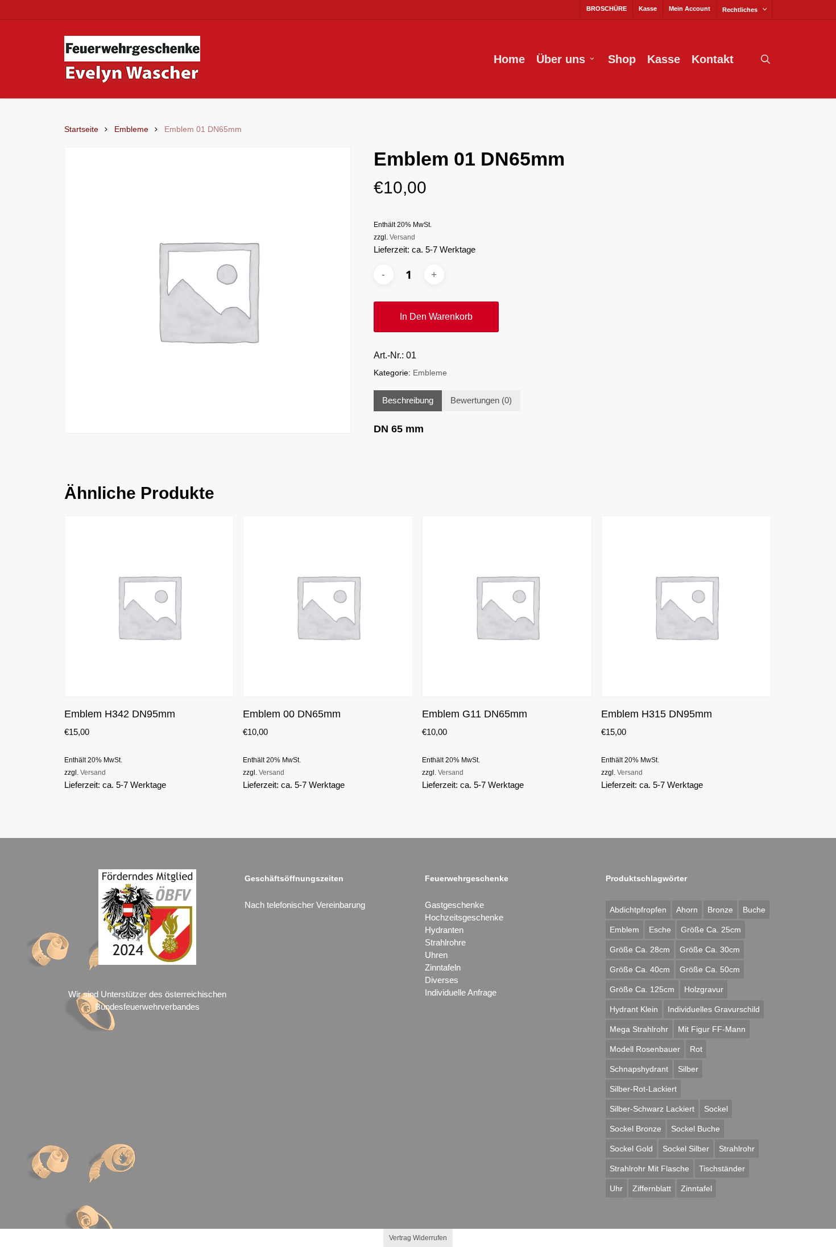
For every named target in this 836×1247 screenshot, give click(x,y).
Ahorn (687, 909)
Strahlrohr (737, 1148)
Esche (660, 929)
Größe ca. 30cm (710, 949)
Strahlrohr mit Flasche (649, 1168)
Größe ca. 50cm (710, 969)
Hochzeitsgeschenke (464, 917)
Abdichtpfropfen (638, 909)
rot (696, 1049)
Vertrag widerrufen (418, 1238)
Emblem (624, 929)
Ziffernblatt (651, 1188)
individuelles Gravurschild (714, 1009)
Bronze (720, 909)
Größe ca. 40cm (640, 969)
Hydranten (444, 930)
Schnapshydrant (639, 1068)
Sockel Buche (695, 1128)
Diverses (441, 980)
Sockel (716, 1108)
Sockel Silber (686, 1148)
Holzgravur (703, 989)
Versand (402, 237)
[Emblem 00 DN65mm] (328, 606)
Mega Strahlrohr (639, 1029)
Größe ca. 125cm (642, 989)
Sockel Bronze (635, 1128)
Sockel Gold (631, 1148)
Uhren (436, 955)
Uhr (616, 1188)
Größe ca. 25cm (711, 929)
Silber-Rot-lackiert (643, 1088)
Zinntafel (696, 1188)
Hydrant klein (634, 1009)
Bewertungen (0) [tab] (481, 400)
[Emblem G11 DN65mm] (507, 606)
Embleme (131, 129)
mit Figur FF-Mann (712, 1029)
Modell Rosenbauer (645, 1049)
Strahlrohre (445, 942)
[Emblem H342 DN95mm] (149, 606)
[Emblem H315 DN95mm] (686, 606)
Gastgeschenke (454, 905)
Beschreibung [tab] (407, 400)
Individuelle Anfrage (460, 992)
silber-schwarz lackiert (652, 1108)
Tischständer (722, 1168)
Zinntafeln (443, 967)
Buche (754, 909)
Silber (688, 1068)
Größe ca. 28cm (640, 949)
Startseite (81, 129)
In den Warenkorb (436, 316)
